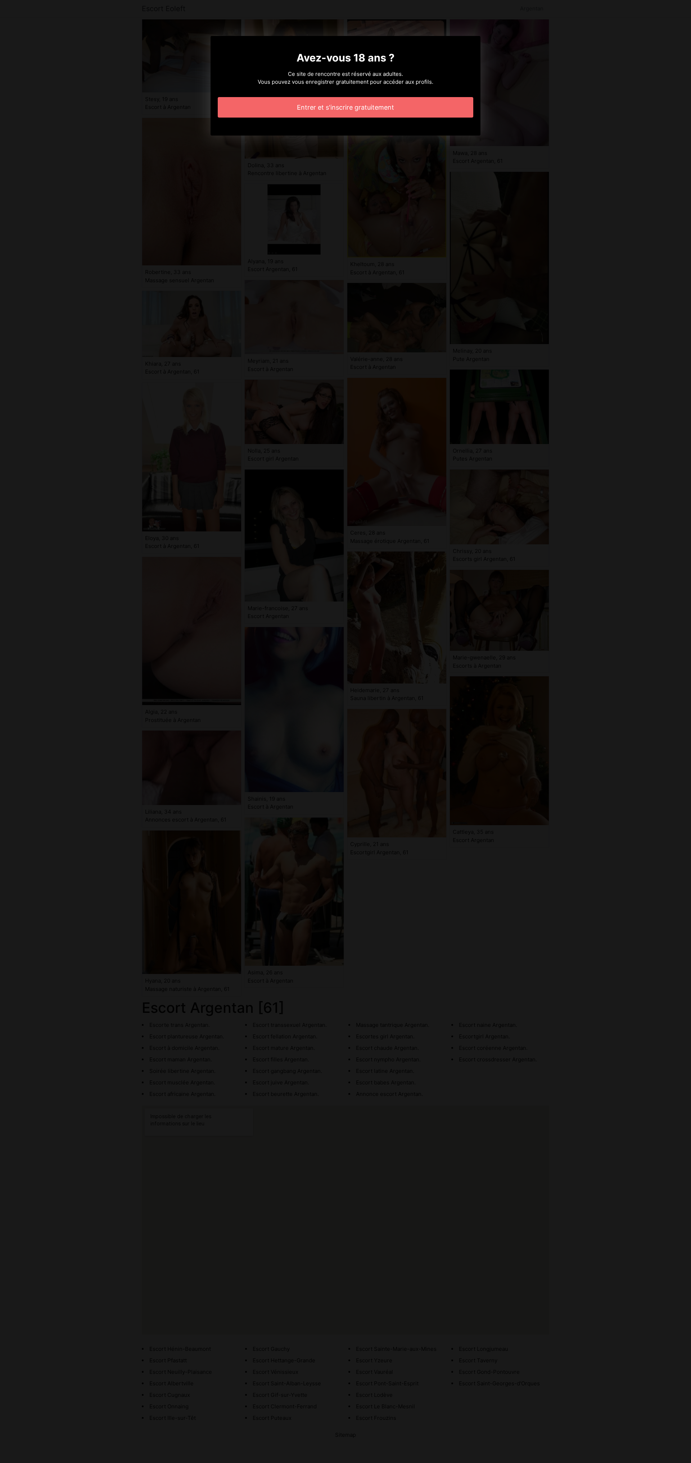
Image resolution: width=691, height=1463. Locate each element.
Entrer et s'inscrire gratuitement (345, 107)
